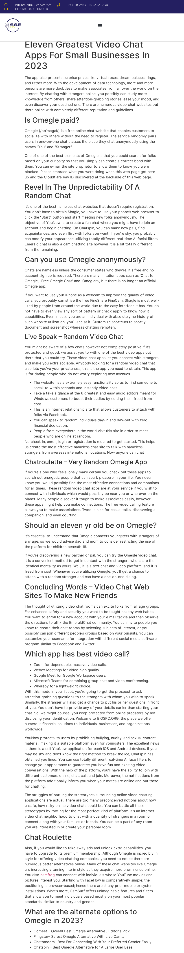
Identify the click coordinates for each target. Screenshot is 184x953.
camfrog (47, 875)
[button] (100, 25)
